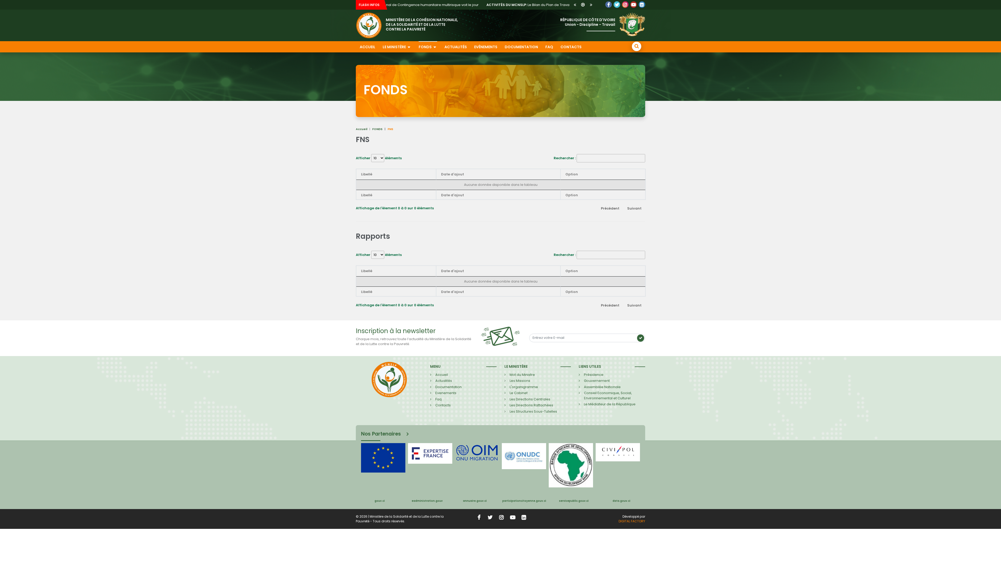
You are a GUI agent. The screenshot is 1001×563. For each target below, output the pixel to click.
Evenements (445, 392)
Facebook (608, 4)
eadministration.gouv (427, 501)
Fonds (425, 47)
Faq (438, 399)
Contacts (571, 47)
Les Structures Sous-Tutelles (533, 411)
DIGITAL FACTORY (632, 521)
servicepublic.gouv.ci (574, 501)
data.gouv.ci (621, 501)
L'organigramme (524, 386)
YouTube (633, 4)
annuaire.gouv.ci (475, 501)
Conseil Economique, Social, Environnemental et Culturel (608, 395)
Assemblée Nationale (602, 386)
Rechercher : (565, 158)
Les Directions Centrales (530, 399)
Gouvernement (597, 380)
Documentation (521, 47)
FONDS (377, 129)
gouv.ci (380, 501)
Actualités (455, 47)
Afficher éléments (379, 158)
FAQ (549, 47)
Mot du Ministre (522, 374)
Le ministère (395, 47)
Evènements (485, 47)
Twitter (617, 4)
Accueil (367, 47)
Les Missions (520, 380)
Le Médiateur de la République (610, 404)
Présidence (593, 374)
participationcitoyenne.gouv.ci (524, 501)
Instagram (501, 517)
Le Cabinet (519, 392)
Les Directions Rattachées (531, 405)
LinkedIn (625, 4)
